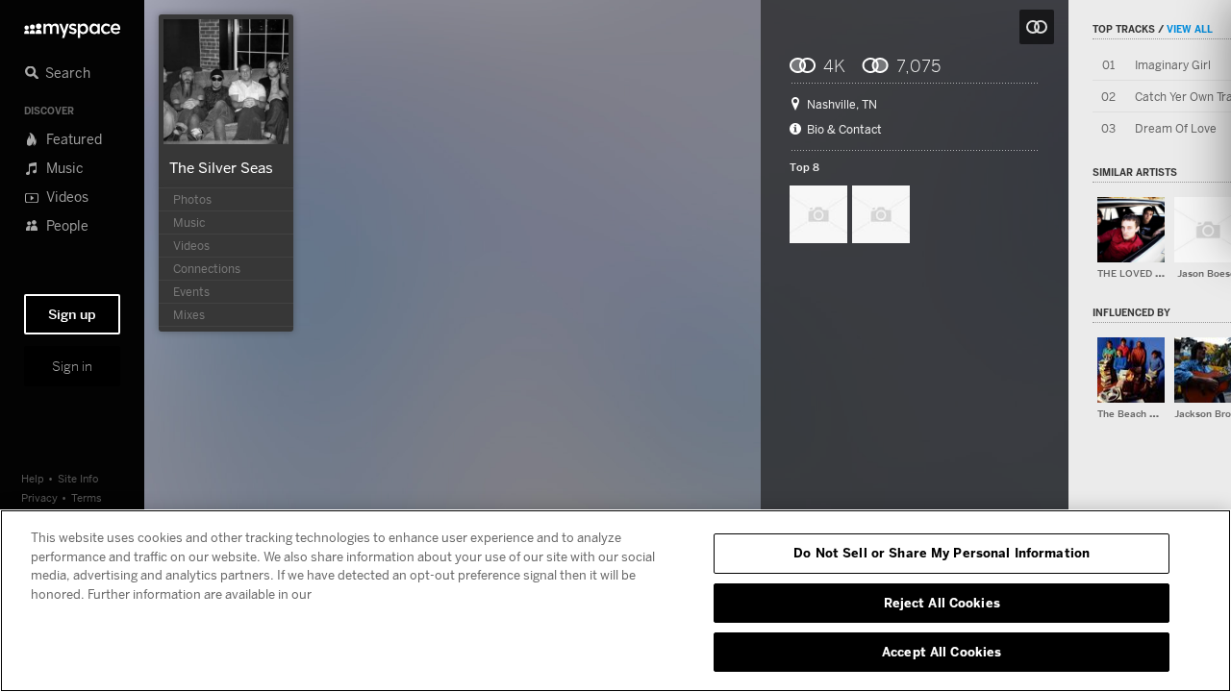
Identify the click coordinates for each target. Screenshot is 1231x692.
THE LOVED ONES (1140, 273)
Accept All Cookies (941, 651)
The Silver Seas (221, 167)
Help (32, 478)
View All (1190, 29)
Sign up (72, 314)
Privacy (39, 497)
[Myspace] (72, 25)
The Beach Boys (1134, 414)
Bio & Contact (844, 129)
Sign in (72, 366)
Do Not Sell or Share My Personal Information (941, 552)
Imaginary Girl (1173, 65)
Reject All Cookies (942, 602)
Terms (86, 497)
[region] (615, 600)
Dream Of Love (1176, 128)
